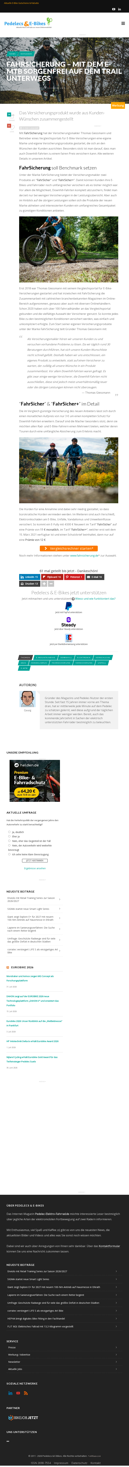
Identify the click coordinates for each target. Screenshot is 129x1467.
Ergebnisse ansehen (35, 868)
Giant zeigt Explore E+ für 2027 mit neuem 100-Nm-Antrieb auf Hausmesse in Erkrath (30, 918)
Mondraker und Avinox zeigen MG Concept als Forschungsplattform (30, 978)
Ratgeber (26, 54)
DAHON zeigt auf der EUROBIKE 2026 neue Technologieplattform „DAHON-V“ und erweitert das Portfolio (33, 1001)
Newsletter (14, 1361)
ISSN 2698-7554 (41, 1463)
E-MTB (24, 668)
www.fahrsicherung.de (84, 555)
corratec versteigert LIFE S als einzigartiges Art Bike (32, 951)
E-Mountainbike (45, 657)
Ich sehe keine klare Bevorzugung (30, 854)
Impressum (61, 1463)
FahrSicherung (61, 663)
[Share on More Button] (44, 584)
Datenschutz (79, 1463)
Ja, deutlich (18, 832)
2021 (23, 663)
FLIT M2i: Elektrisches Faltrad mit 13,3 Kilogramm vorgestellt (40, 1326)
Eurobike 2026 (22, 967)
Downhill (66, 657)
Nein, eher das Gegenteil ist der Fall (31, 841)
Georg (15, 88)
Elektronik (84, 657)
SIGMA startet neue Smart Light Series (28, 908)
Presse (12, 1347)
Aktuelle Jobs (15, 1369)
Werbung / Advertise (19, 1354)
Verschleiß (103, 657)
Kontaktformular (109, 1246)
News (12, 54)
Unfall (102, 663)
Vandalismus (39, 663)
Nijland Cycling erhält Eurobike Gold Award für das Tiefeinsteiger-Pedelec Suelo (32, 1059)
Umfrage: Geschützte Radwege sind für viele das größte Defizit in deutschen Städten (31, 940)
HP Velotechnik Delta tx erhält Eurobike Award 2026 (32, 1041)
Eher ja (16, 836)
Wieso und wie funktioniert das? (95, 598)
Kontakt (96, 1463)
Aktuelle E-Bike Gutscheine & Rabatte (21, 3)
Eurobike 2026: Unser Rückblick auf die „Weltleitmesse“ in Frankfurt (34, 1023)
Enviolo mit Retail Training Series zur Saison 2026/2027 (31, 899)
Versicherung (84, 663)
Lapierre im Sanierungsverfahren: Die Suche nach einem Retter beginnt (31, 929)
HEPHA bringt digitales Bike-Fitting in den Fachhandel (36, 1318)
